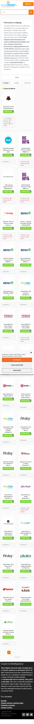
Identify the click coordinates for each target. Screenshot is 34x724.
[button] (31, 352)
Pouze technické (17, 365)
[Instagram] (23, 714)
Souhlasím (17, 360)
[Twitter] (31, 714)
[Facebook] (27, 714)
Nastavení (17, 370)
